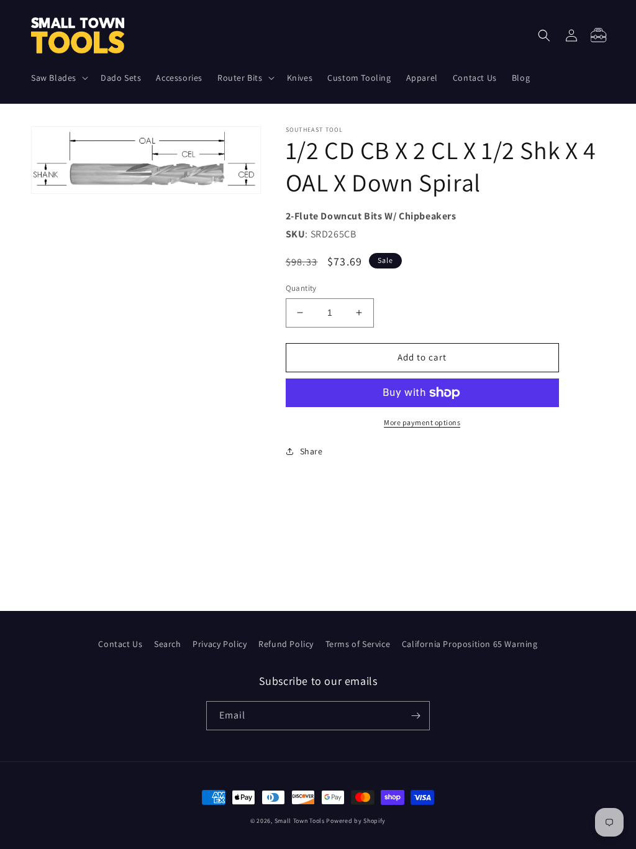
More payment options (422, 422)
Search (167, 643)
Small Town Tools (300, 821)
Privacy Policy (220, 643)
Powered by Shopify (356, 821)
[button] (58, 78)
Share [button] (311, 451)
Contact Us (120, 643)
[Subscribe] (415, 715)
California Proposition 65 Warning (470, 643)
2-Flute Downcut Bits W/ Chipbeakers (371, 216)
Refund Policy (286, 643)
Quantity (301, 288)
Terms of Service (358, 643)
